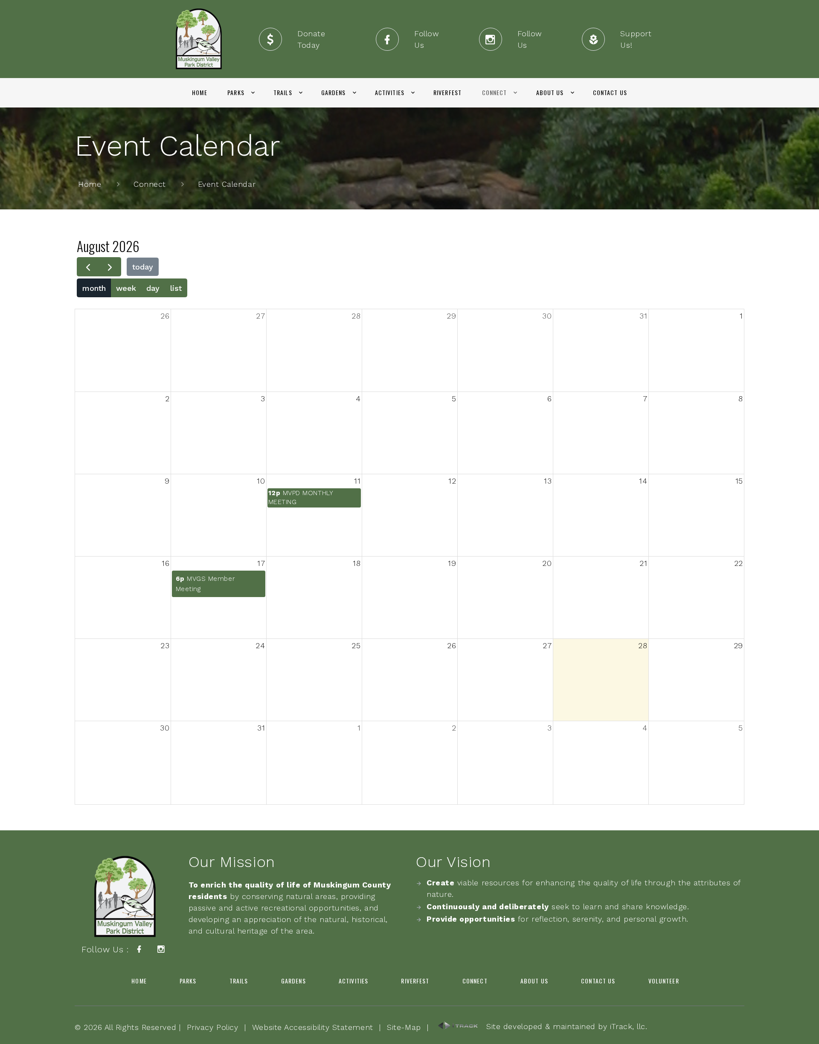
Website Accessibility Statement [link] (312, 1027)
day (153, 288)
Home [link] (199, 92)
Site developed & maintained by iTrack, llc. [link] (563, 1026)
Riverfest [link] (447, 92)
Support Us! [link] (635, 39)
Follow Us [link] (426, 39)
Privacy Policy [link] (212, 1027)
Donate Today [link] (311, 39)
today (142, 266)
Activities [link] (389, 92)
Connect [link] (494, 92)
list (176, 288)
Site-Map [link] (404, 1027)
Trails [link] (282, 92)
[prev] (88, 266)
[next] (110, 266)
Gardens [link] (333, 92)
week (126, 288)
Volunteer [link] (663, 980)
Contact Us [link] (610, 92)
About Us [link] (550, 92)
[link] (198, 38)
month (94, 288)
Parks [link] (235, 92)
